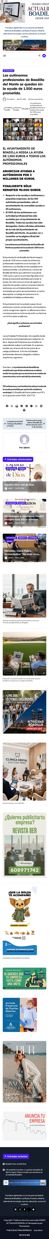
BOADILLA (22, 538)
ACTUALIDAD (8, 71)
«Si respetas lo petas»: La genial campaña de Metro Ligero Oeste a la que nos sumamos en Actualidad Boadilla (24, 1172)
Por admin (10, 99)
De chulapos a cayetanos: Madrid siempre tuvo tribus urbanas (24, 518)
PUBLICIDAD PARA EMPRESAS (19, 1230)
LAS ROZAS (33, 538)
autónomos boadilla (17, 109)
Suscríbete (38, 1230)
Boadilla (26, 109)
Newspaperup (34, 1223)
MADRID (22, 468)
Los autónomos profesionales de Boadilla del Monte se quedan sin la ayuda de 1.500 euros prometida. (37, 108)
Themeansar (24, 1226)
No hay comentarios (35, 99)
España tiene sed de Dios (19, 484)
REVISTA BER (24, 1235)
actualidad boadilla (8, 109)
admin (26, 447)
